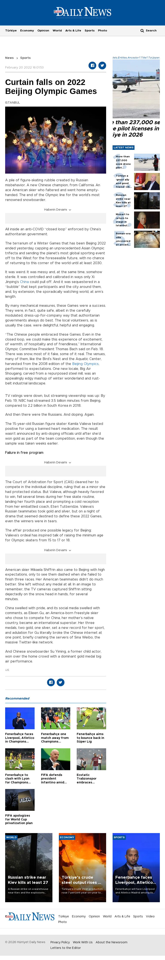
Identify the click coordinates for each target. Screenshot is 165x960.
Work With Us (83, 942)
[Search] (142, 30)
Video (150, 916)
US (7, 670)
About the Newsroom (111, 942)
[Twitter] (102, 65)
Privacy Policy (60, 942)
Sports (90, 30)
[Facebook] (92, 65)
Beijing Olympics (85, 364)
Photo (102, 30)
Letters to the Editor (65, 948)
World (57, 30)
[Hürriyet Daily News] (83, 12)
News (9, 58)
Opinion (43, 30)
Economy (27, 30)
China (25, 282)
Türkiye (11, 30)
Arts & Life (73, 30)
